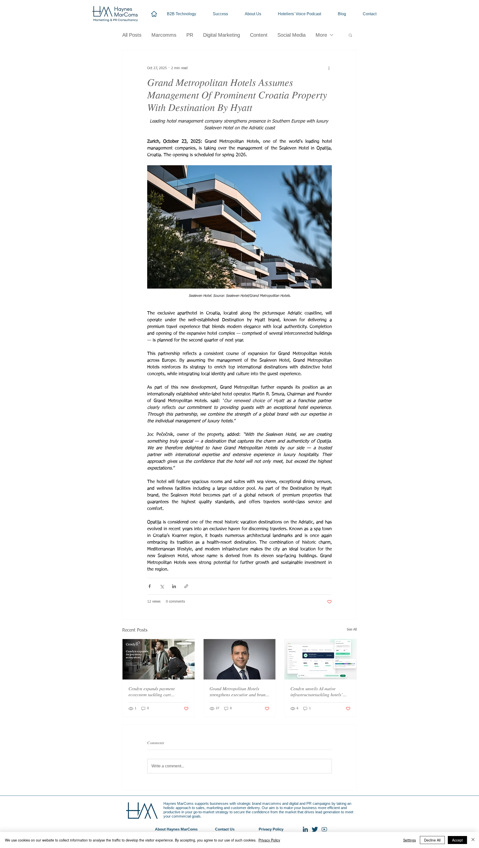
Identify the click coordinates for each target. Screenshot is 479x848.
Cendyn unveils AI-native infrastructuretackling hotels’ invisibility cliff (316, 691)
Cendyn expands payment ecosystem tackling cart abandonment (151, 691)
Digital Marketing (221, 35)
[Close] (473, 840)
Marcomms (163, 35)
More (321, 35)
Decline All (432, 840)
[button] (350, 35)
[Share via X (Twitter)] (161, 586)
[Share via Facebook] (149, 586)
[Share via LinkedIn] (174, 586)
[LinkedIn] (305, 829)
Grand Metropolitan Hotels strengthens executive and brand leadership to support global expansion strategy (239, 691)
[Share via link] (186, 586)
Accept (457, 840)
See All (352, 629)
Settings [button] (409, 840)
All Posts (131, 35)
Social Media (291, 35)
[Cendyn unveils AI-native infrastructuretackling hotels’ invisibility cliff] (320, 659)
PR (189, 35)
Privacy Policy (269, 840)
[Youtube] (324, 829)
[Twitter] (315, 829)
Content (258, 35)
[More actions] (329, 68)
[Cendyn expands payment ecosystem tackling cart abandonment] (158, 659)
